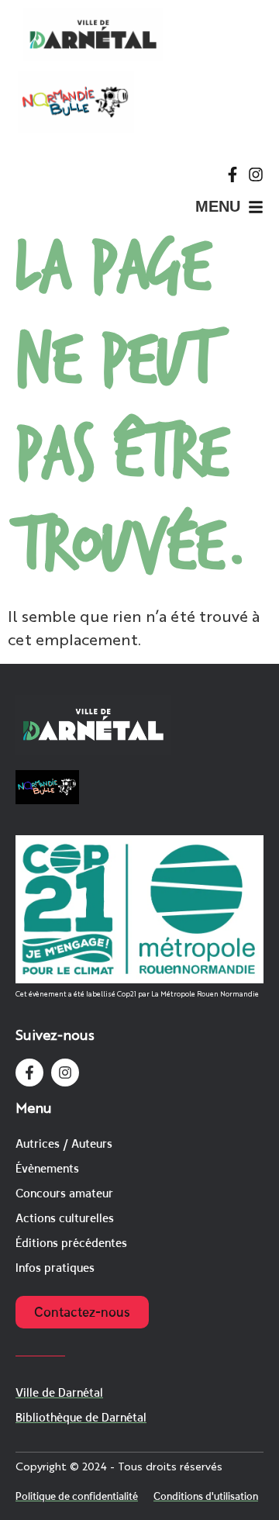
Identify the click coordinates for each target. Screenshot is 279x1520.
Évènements (47, 1168)
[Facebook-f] (232, 174)
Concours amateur (64, 1193)
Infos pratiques (55, 1267)
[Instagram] (256, 174)
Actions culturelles (65, 1218)
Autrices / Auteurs (64, 1143)
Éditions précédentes (71, 1242)
